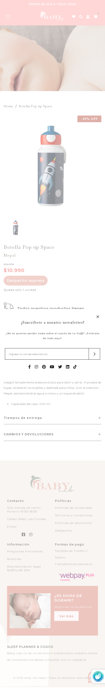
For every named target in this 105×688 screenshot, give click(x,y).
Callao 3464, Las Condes (26, 519)
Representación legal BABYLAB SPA (24, 568)
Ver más (66, 616)
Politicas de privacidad (73, 508)
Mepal (10, 255)
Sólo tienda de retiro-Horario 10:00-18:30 (24, 509)
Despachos (63, 530)
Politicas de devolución (73, 523)
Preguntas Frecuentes (25, 551)
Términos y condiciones (74, 515)
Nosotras (14, 559)
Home (8, 106)
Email (12, 526)
